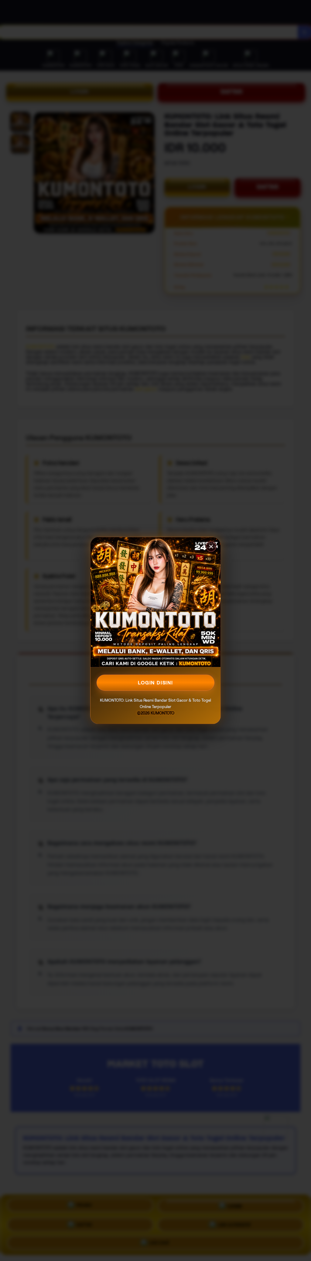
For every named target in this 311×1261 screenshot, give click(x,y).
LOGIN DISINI (155, 682)
